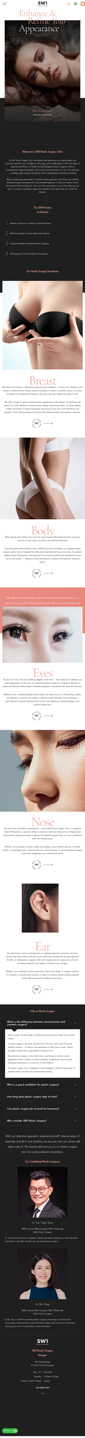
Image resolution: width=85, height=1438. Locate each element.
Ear (42, 946)
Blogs (42, 1393)
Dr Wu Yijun (42, 1304)
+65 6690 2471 (42, 1388)
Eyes (42, 673)
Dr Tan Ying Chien (42, 1222)
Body (42, 530)
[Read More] (42, 423)
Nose (42, 822)
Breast (42, 380)
